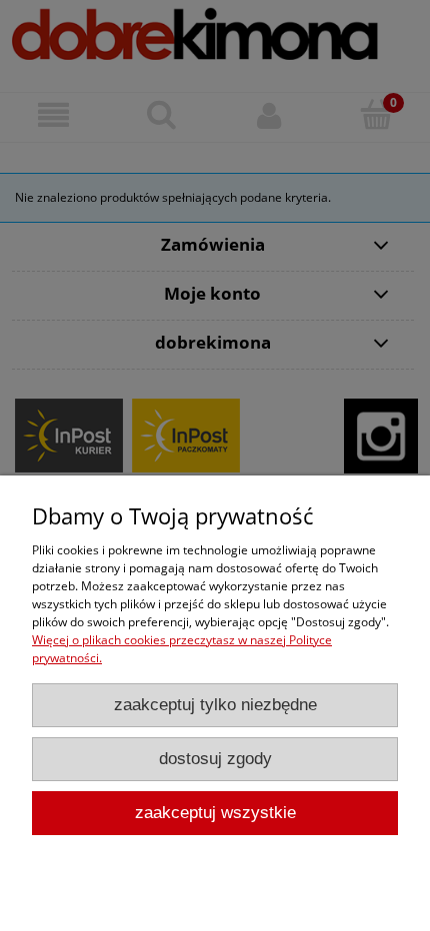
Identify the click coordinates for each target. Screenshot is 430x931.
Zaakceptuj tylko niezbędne (215, 704)
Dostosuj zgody (215, 758)
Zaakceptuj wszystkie (215, 812)
